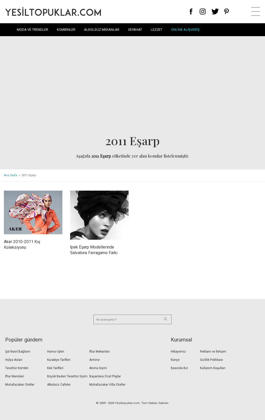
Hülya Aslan (13, 360)
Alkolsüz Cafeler (59, 384)
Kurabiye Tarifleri (58, 360)
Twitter (215, 11)
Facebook (191, 11)
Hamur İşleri (55, 351)
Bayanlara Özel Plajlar (105, 376)
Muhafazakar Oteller (19, 384)
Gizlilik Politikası (211, 360)
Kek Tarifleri (55, 368)
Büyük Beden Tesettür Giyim (67, 376)
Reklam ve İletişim (213, 351)
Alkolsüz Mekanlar (101, 30)
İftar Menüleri (14, 376)
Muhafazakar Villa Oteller (107, 384)
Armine (94, 360)
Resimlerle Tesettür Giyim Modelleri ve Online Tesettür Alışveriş (53, 11)
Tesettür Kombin (16, 368)
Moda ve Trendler (32, 30)
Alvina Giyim (98, 368)
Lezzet (156, 30)
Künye (175, 360)
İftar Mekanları (99, 351)
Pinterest (226, 11)
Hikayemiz (178, 351)
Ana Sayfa (10, 175)
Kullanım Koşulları (212, 368)
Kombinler (66, 30)
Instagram (202, 11)
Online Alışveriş (185, 30)
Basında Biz (179, 368)
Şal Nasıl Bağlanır (17, 351)
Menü (255, 11)
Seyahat (135, 30)
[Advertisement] (132, 87)
